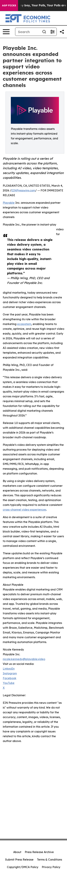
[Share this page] (61, 31)
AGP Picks (9, 5)
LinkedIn (9, 668)
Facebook (9, 678)
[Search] (44, 32)
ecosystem (24, 324)
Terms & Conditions (49, 859)
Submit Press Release (19, 859)
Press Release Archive (39, 852)
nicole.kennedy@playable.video (24, 659)
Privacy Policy (51, 867)
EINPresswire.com (23, 190)
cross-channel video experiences (24, 509)
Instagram (10, 673)
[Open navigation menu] (6, 31)
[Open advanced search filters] (52, 32)
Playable (9, 202)
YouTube (8, 683)
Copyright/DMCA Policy (22, 867)
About (17, 852)
